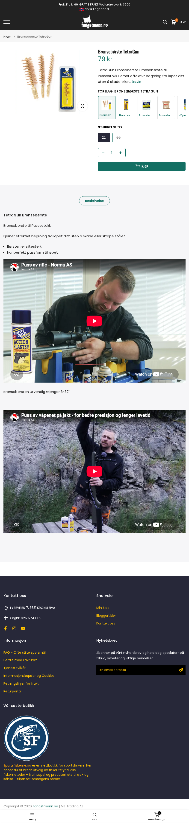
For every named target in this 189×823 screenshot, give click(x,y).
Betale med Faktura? (20, 660)
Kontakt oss (105, 623)
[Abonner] (180, 670)
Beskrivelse (94, 200)
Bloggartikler (106, 615)
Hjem (7, 36)
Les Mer (136, 81)
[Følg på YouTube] (23, 628)
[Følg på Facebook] (5, 628)
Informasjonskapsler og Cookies (28, 676)
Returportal (12, 691)
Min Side (102, 608)
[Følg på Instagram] (14, 628)
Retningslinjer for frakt (21, 683)
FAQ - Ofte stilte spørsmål (24, 652)
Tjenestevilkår (14, 668)
